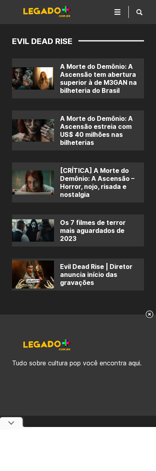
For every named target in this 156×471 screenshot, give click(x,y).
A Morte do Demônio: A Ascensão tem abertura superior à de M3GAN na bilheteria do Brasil (98, 78)
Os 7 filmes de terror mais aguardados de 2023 (93, 230)
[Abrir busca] (139, 12)
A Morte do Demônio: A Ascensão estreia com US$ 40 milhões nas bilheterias (96, 130)
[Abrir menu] (117, 12)
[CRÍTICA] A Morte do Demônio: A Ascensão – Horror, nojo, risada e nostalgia (97, 182)
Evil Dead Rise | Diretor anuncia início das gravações (96, 275)
